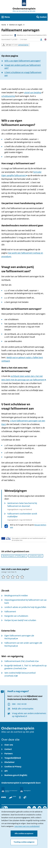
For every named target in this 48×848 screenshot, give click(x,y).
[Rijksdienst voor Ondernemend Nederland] (9, 790)
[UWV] (25, 797)
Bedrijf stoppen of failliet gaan (14, 556)
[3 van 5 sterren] (13, 577)
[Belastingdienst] (25, 790)
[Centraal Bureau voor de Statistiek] (20, 797)
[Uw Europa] (6, 538)
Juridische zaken (35, 556)
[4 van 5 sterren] (18, 577)
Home (3, 24)
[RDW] (12, 797)
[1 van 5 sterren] (3, 577)
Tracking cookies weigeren (24, 842)
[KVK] (3, 797)
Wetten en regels (15, 24)
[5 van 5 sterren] (22, 577)
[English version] (45, 39)
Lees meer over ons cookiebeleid (26, 826)
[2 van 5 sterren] (8, 577)
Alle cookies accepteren (24, 833)
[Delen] (41, 39)
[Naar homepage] (24, 3)
